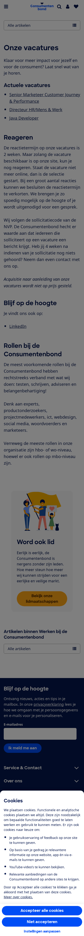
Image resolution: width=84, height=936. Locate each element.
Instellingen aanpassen (42, 931)
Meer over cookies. (18, 897)
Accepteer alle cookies (42, 910)
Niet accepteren (42, 921)
